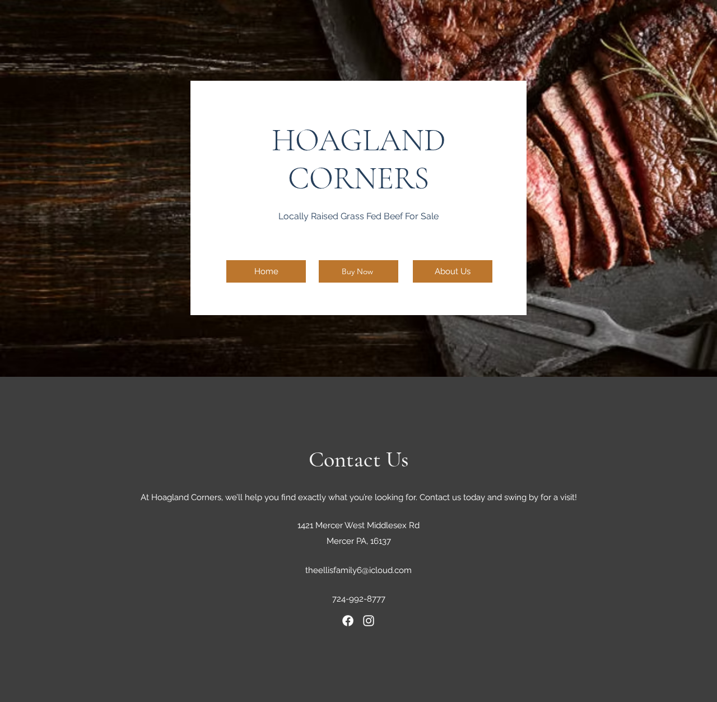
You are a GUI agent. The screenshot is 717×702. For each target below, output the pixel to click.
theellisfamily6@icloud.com (358, 570)
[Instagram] (368, 620)
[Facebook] (348, 620)
